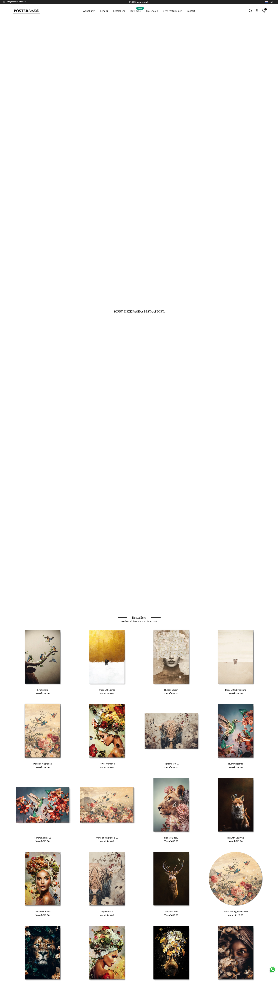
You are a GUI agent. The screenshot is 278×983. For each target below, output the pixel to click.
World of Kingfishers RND (235, 911)
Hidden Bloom (171, 689)
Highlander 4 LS (171, 763)
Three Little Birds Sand (235, 689)
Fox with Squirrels (235, 837)
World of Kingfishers (42, 763)
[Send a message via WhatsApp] (272, 969)
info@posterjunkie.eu (16, 1)
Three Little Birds (107, 689)
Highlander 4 (107, 911)
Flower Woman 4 (107, 763)
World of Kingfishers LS (107, 837)
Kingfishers (42, 689)
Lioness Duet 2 (171, 837)
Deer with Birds (171, 911)
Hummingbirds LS (42, 837)
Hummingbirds (235, 763)
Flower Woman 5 (42, 911)
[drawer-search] (250, 11)
